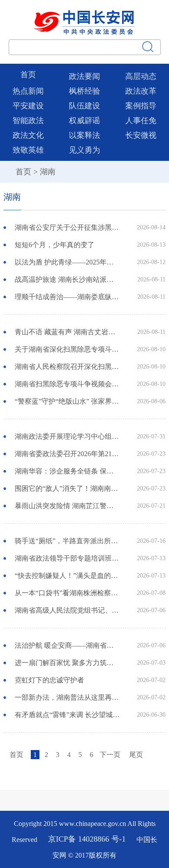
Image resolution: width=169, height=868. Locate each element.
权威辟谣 (84, 120)
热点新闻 (28, 91)
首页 (28, 74)
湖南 (47, 171)
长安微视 (140, 135)
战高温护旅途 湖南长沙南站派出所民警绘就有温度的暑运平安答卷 (67, 279)
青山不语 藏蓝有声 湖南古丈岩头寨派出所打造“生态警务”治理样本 (67, 332)
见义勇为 (84, 150)
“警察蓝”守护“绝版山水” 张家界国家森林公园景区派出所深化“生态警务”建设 (67, 401)
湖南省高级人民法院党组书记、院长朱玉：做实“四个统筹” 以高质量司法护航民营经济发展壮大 (67, 610)
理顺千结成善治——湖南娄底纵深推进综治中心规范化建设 (67, 296)
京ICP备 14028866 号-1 (88, 839)
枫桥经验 (84, 91)
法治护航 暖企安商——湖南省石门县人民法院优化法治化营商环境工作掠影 (67, 645)
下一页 (110, 754)
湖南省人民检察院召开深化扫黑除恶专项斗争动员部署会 (67, 366)
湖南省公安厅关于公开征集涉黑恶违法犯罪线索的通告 (67, 227)
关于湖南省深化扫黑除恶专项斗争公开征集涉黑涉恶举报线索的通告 (67, 349)
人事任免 (140, 120)
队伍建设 (84, 105)
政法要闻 (84, 76)
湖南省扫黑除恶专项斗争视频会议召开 (67, 384)
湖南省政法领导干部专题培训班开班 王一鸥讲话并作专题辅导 (67, 558)
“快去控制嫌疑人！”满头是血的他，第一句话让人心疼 (67, 575)
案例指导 (140, 105)
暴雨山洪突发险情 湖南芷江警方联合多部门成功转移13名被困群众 (67, 505)
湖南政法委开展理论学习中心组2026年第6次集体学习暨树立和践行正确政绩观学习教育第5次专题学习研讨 (67, 436)
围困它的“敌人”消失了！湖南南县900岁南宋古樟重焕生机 (67, 488)
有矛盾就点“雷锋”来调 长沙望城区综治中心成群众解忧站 (67, 714)
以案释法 (84, 135)
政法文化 (28, 135)
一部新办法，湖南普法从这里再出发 (67, 697)
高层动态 (140, 76)
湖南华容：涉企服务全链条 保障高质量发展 (67, 471)
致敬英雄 (28, 150)
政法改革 (140, 91)
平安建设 (28, 105)
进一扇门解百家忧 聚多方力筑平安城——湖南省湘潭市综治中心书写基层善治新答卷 (67, 662)
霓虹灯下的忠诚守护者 (49, 680)
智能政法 (28, 120)
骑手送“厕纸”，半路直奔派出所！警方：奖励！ (67, 541)
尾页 (136, 754)
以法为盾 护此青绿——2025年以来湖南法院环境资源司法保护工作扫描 (67, 262)
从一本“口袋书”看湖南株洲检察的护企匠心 (67, 593)
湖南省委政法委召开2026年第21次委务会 (67, 453)
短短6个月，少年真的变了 (54, 244)
